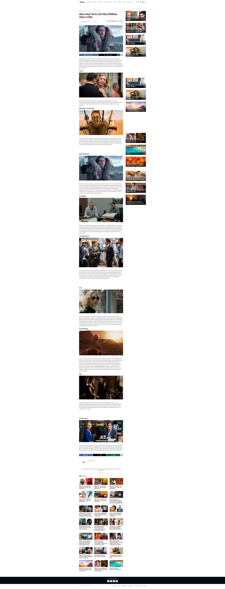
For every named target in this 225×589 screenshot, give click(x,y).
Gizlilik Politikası (124, 585)
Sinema (114, 2)
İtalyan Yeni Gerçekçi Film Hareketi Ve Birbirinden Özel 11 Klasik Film (101, 515)
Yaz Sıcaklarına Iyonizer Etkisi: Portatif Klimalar (134, 42)
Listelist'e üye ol (101, 472)
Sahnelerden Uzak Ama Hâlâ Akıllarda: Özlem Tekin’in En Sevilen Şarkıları (100, 569)
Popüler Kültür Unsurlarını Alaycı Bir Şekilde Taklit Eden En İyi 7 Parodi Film (85, 556)
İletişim (144, 585)
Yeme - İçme (129, 157)
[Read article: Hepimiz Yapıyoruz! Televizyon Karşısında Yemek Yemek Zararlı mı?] (136, 200)
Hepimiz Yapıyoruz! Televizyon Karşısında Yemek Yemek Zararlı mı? (135, 202)
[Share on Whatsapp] (119, 55)
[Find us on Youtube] (142, 2)
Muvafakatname (130, 585)
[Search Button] (145, 2)
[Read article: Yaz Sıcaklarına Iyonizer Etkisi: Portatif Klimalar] (101, 550)
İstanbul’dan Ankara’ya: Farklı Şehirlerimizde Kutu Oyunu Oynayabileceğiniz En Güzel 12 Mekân (136, 178)
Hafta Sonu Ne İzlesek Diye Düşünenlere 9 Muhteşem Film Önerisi (85, 487)
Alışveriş (106, 2)
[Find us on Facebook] (136, 2)
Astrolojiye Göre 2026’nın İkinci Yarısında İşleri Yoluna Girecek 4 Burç (85, 569)
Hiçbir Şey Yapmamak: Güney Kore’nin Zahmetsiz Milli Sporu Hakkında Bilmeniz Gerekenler (134, 30)
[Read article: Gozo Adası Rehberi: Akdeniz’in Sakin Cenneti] (116, 563)
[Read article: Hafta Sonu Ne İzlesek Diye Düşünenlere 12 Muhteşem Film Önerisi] (101, 494)
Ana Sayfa (89, 2)
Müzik (96, 565)
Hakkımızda (114, 585)
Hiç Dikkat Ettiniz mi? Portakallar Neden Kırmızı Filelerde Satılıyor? (135, 164)
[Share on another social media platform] (121, 55)
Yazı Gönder (128, 2)
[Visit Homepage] (82, 2)
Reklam (141, 585)
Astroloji (82, 565)
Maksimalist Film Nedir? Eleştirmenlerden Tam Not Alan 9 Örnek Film (85, 528)
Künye (119, 585)
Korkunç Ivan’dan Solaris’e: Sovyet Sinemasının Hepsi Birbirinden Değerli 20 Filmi (85, 515)
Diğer (123, 2)
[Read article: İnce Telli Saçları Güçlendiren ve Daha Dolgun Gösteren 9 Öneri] (116, 550)
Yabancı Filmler (95, 21)
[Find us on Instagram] (140, 2)
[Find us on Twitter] (138, 2)
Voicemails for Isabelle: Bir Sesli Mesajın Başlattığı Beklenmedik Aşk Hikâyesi (116, 528)
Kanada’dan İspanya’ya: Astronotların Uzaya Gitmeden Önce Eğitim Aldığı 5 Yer (135, 190)
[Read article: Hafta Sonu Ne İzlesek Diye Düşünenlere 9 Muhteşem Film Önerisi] (86, 481)
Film (88, 21)
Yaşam (110, 2)
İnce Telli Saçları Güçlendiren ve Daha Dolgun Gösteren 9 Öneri (116, 556)
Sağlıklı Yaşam (113, 552)
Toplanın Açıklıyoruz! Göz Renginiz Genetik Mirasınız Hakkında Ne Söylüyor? (135, 18)
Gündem (94, 2)
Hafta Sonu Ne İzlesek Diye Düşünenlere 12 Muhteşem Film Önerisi (100, 500)
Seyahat (119, 2)
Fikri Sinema (84, 21)
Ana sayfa (80, 10)
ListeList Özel (100, 2)
